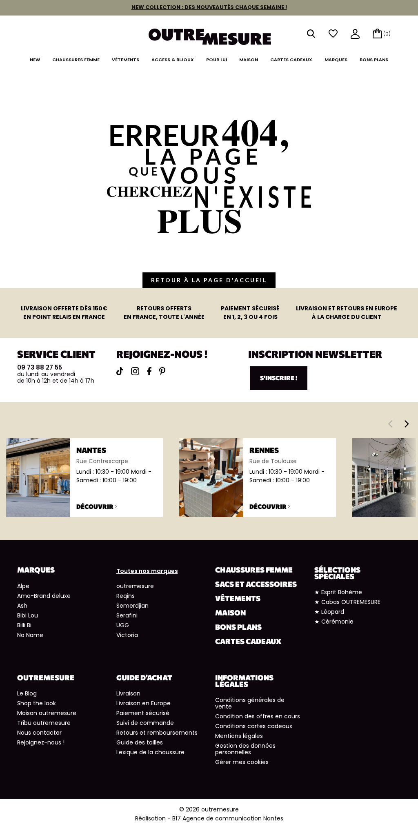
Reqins (125, 596)
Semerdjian (132, 606)
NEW (35, 59)
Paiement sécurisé (142, 713)
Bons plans (374, 59)
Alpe (23, 586)
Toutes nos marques (147, 571)
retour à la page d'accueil (209, 279)
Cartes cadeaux (291, 59)
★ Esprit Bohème (338, 592)
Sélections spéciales (337, 573)
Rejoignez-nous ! (40, 742)
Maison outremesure (46, 713)
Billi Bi (24, 625)
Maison (248, 59)
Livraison (128, 693)
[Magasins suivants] (407, 423)
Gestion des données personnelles (245, 749)
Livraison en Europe (143, 703)
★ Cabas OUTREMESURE (347, 602)
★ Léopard (329, 612)
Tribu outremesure (44, 723)
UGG (122, 625)
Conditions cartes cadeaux (253, 726)
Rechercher (311, 34)
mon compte (355, 34)
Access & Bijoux (172, 59)
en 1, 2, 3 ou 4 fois (250, 312)
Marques (336, 59)
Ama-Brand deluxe (44, 596)
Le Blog (27, 693)
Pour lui (216, 59)
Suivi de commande (145, 723)
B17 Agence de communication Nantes (227, 818)
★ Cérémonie (334, 621)
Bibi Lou (27, 615)
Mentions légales (239, 736)
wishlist (333, 34)
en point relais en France (64, 312)
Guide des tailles (139, 742)
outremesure (135, 586)
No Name (30, 635)
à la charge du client (346, 312)
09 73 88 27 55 (39, 367)
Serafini (127, 615)
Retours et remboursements (157, 733)
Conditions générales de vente (250, 703)
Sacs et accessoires (256, 583)
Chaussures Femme (76, 59)
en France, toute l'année (164, 312)
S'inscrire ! (278, 377)
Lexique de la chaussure (150, 752)
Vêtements (125, 59)
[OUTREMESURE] (210, 34)
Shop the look (36, 703)
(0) (387, 33)
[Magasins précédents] (390, 423)
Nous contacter (39, 733)
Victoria (127, 635)
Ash (22, 606)
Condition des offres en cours (257, 716)
